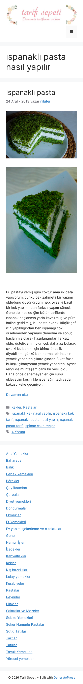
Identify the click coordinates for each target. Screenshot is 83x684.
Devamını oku (17, 395)
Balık (10, 467)
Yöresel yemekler (20, 659)
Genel (11, 536)
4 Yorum (18, 432)
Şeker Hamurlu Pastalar (25, 624)
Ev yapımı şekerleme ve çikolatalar (33, 529)
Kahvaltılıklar (16, 556)
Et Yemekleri (16, 522)
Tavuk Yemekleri (19, 652)
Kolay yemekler (18, 577)
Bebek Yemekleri (19, 474)
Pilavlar (12, 604)
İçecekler (13, 549)
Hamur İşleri (15, 542)
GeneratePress (64, 677)
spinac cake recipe (40, 426)
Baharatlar (14, 460)
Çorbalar (13, 495)
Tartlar (11, 638)
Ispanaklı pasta (30, 92)
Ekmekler (13, 515)
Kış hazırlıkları (17, 570)
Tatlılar (11, 645)
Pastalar (29, 407)
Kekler (16, 407)
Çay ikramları (16, 488)
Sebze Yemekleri (19, 618)
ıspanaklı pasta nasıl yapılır (36, 420)
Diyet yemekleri (18, 501)
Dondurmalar (16, 508)
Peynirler (13, 597)
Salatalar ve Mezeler (22, 611)
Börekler (12, 481)
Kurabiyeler (15, 583)
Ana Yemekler (17, 454)
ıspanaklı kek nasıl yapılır (31, 413)
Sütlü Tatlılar (16, 631)
